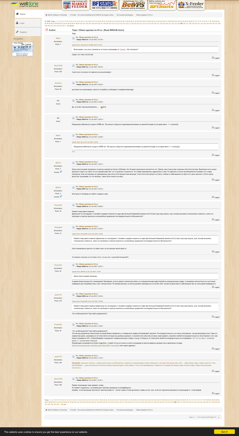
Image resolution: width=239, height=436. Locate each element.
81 (216, 21)
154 (60, 26)
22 (94, 21)
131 (169, 23)
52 (156, 21)
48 (148, 21)
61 (175, 21)
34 (119, 21)
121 (140, 23)
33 (117, 21)
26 (102, 21)
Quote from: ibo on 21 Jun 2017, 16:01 (85, 142)
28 (106, 21)
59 (171, 21)
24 (98, 21)
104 (93, 23)
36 (123, 21)
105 (95, 23)
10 (69, 21)
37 (125, 21)
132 (172, 23)
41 (133, 21)
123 (146, 23)
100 (81, 23)
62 (177, 21)
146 (213, 23)
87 (54, 23)
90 (60, 23)
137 (187, 23)
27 (104, 21)
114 (121, 23)
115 (124, 23)
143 (204, 23)
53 (158, 21)
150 (49, 26)
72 (198, 21)
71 (196, 21)
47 (146, 21)
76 (206, 21)
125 (152, 23)
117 (129, 23)
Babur (58, 38)
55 (162, 21)
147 (216, 23)
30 (111, 21)
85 (49, 23)
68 (189, 21)
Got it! (224, 431)
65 (183, 21)
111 (113, 23)
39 (129, 21)
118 (132, 23)
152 (54, 26)
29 (109, 21)
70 (194, 21)
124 (149, 23)
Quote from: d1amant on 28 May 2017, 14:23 (87, 45)
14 (77, 21)
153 (57, 26)
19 (88, 21)
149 (46, 26)
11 (71, 21)
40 (131, 21)
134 (178, 23)
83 (45, 23)
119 (135, 23)
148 (219, 23)
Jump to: (192, 417)
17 (84, 21)
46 (144, 21)
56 (165, 21)
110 (110, 23)
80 (214, 21)
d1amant (58, 83)
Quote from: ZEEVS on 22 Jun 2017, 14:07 (86, 271)
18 (86, 21)
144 (207, 23)
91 (62, 23)
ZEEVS (58, 163)
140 (196, 23)
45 (142, 21)
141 (199, 23)
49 (150, 21)
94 (68, 23)
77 (208, 21)
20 (90, 21)
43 (138, 21)
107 (101, 23)
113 (118, 23)
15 (79, 21)
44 (140, 21)
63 (179, 21)
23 (96, 21)
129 (164, 23)
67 (187, 21)
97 (74, 23)
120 (138, 23)
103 (90, 23)
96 (72, 23)
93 (66, 23)
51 (154, 21)
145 (210, 23)
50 (152, 21)
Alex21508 (58, 66)
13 (75, 21)
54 (160, 21)
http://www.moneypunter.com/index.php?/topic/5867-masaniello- (96, 346)
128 (161, 23)
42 (136, 21)
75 (204, 21)
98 (76, 23)
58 (169, 21)
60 (173, 21)
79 (212, 21)
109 (107, 23)
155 (63, 26)
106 (98, 23)
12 (73, 21)
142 (201, 23)
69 (192, 21)
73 (200, 21)
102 (87, 23)
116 (126, 23)
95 (70, 23)
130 (167, 23)
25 (100, 21)
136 (184, 23)
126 (155, 23)
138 (190, 23)
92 (64, 23)
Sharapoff (58, 227)
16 (82, 21)
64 (181, 21)
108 (104, 23)
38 (127, 21)
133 (175, 23)
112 (115, 23)
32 (115, 21)
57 (167, 21)
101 (84, 23)
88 (56, 23)
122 (143, 23)
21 (92, 21)
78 (210, 21)
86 (52, 23)
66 (185, 21)
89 (58, 23)
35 (121, 21)
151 (51, 26)
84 (47, 23)
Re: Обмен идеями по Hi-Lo (87, 37)
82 (218, 21)
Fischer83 (58, 205)
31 (113, 21)
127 (158, 23)
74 (202, 21)
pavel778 (58, 295)
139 (193, 23)
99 (79, 23)
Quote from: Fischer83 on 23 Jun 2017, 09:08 (87, 234)
